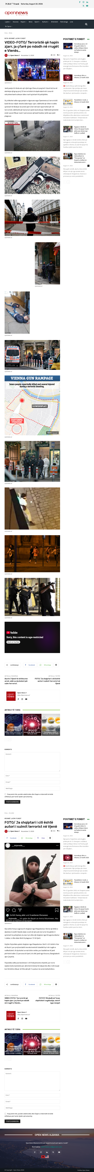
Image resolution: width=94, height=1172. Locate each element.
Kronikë (12, 38)
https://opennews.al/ (23, 695)
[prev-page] (6, 739)
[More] (56, 665)
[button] (86, 24)
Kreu (6, 33)
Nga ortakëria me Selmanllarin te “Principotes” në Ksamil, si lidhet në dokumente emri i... (80, 158)
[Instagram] (83, 2)
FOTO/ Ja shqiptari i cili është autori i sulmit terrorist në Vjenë (47, 681)
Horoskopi (13, 727)
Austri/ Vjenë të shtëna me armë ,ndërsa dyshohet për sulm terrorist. (16, 681)
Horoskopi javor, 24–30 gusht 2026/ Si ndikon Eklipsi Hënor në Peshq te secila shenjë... (81, 48)
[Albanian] (43, 1156)
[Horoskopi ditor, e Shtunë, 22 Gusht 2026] (32, 725)
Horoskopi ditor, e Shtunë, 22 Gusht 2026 (32, 733)
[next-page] (9, 739)
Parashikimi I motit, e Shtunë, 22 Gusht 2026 (50, 733)
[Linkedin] (87, 2)
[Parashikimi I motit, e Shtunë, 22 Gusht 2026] (51, 725)
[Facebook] (80, 2)
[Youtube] (87, 6)
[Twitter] (83, 6)
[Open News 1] (6, 55)
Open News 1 (15, 55)
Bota (10, 33)
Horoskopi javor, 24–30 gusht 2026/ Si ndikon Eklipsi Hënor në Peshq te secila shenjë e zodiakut (13, 732)
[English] (47, 1156)
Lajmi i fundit (20, 38)
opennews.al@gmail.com (51, 1147)
